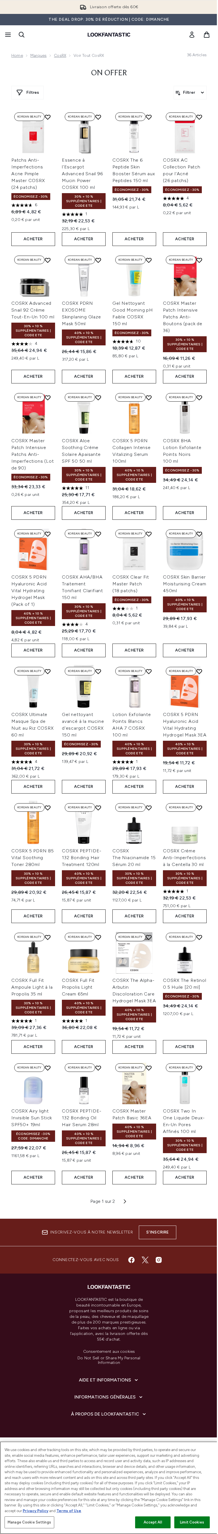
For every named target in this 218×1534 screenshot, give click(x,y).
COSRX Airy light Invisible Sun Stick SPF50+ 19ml (31, 1117)
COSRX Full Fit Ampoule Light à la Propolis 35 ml (32, 987)
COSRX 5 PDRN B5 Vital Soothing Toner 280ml (32, 857)
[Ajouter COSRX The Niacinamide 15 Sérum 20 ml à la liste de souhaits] (149, 808)
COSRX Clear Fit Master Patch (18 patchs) (130, 583)
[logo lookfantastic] (109, 34)
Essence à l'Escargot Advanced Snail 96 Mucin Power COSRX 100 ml (82, 173)
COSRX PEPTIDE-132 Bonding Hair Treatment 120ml (82, 857)
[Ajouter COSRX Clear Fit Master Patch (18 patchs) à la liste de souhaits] (149, 534)
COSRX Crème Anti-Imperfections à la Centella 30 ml (184, 857)
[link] (192, 34)
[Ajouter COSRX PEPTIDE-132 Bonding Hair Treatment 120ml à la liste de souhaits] (98, 808)
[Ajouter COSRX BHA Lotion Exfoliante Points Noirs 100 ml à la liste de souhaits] (199, 397)
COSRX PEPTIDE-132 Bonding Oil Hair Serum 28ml (82, 1117)
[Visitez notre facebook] (131, 1260)
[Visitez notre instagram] (158, 1260)
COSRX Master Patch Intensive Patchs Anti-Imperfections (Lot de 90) (32, 454)
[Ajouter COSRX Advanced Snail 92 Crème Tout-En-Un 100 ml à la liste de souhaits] (47, 260)
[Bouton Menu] (7, 34)
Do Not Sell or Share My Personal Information (108, 1360)
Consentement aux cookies (109, 1351)
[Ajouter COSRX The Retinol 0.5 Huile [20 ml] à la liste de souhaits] (199, 937)
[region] (109, 1487)
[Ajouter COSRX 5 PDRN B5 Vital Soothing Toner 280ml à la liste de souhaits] (47, 808)
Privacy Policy (35, 1511)
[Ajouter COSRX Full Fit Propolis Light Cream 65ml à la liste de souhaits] (98, 937)
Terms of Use (68, 1511)
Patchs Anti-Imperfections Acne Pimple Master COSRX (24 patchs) (28, 173)
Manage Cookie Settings (29, 1522)
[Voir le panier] (206, 34)
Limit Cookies (192, 1522)
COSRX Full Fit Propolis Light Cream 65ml (78, 987)
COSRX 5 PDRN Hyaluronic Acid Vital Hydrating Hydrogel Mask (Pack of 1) (29, 590)
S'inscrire (157, 1232)
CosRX (60, 55)
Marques (38, 55)
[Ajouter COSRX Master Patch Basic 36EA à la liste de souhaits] (149, 1068)
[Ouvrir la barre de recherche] (21, 34)
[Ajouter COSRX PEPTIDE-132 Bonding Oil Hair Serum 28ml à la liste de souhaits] (98, 1068)
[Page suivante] (125, 1201)
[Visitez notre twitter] (145, 1260)
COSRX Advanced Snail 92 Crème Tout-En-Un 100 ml (32, 310)
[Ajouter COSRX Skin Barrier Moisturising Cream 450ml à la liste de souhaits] (199, 534)
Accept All (153, 1522)
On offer (109, 73)
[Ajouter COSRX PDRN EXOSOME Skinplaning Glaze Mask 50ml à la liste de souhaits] (98, 260)
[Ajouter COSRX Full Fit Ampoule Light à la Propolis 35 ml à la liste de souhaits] (47, 937)
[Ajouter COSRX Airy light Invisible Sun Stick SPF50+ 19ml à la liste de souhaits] (47, 1068)
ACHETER (33, 239)
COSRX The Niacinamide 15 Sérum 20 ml (134, 857)
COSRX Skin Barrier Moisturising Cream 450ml (184, 583)
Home (17, 55)
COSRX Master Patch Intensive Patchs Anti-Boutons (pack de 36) (182, 316)
